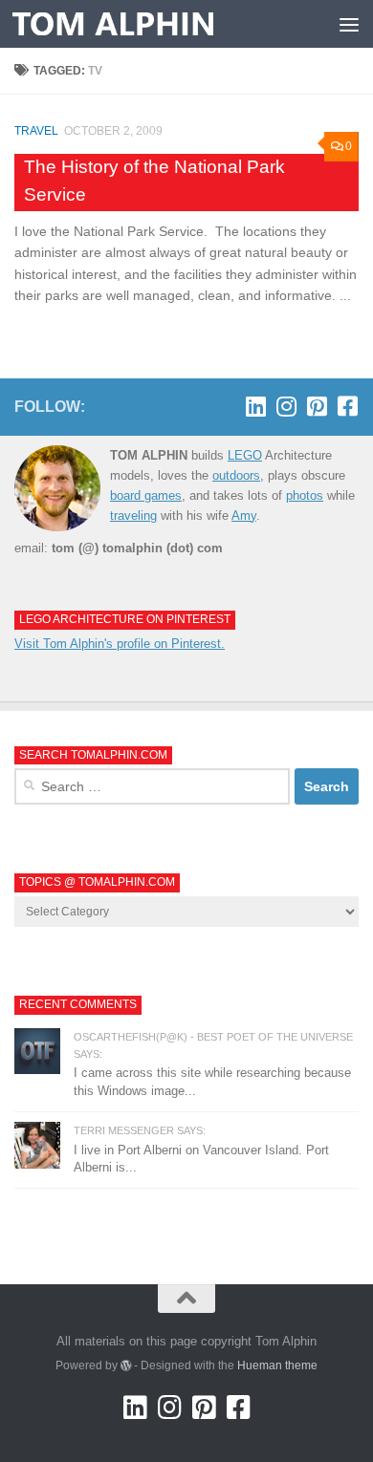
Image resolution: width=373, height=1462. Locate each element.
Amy (243, 515)
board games (146, 495)
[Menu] (349, 24)
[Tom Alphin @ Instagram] (285, 406)
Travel (36, 131)
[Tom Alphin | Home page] (146, 23)
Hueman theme (277, 1365)
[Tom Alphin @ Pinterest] (316, 406)
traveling (133, 515)
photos (304, 495)
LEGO (245, 455)
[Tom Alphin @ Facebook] (347, 406)
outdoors (236, 475)
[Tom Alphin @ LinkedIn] (255, 406)
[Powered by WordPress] (126, 1365)
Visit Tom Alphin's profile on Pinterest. (119, 643)
